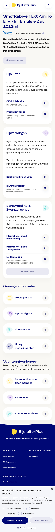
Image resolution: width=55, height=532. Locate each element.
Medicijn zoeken (9, 462)
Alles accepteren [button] (15, 520)
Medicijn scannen (9, 467)
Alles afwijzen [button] (41, 520)
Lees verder (47, 503)
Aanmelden (33, 456)
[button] (27, 527)
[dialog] (27, 509)
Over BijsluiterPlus (10, 482)
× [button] (52, 489)
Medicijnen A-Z (9, 456)
